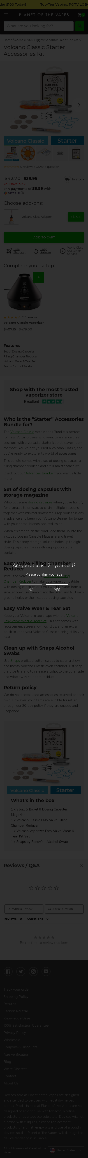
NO (31, 590)
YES (57, 590)
